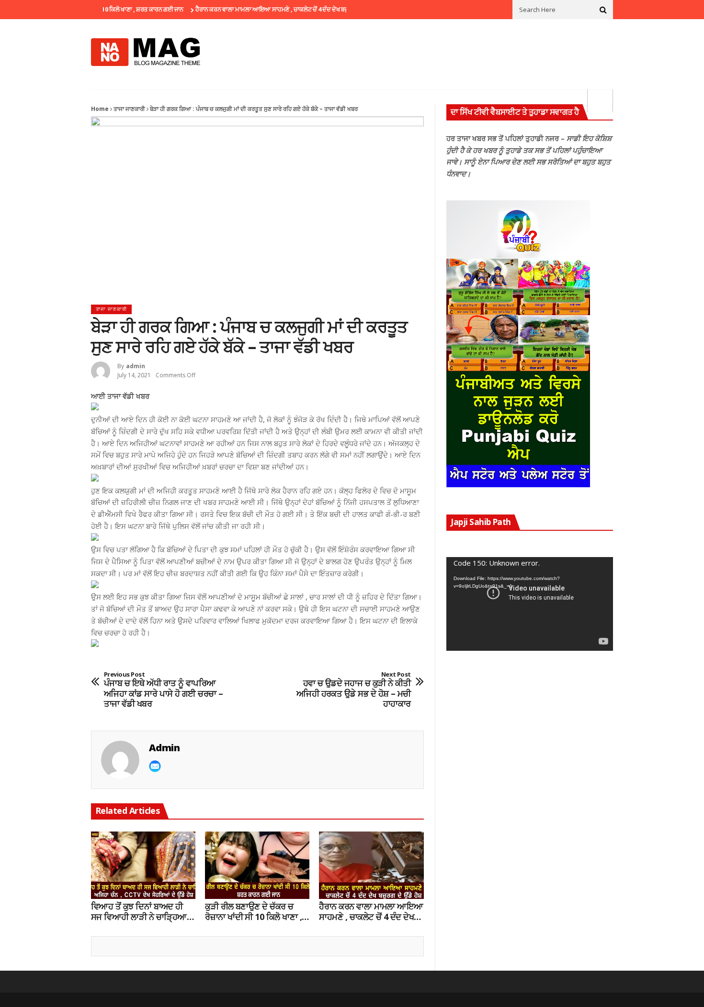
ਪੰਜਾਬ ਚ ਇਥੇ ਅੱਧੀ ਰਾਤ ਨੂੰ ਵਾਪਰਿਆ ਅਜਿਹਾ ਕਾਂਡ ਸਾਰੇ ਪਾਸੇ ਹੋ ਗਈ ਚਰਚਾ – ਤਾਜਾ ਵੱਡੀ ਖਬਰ (163, 690)
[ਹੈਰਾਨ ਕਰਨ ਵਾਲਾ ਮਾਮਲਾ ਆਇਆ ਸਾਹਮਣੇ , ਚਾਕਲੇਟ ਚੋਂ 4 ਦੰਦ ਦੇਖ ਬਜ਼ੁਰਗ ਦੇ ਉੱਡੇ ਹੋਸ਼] (371, 865)
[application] (529, 604)
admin (135, 366)
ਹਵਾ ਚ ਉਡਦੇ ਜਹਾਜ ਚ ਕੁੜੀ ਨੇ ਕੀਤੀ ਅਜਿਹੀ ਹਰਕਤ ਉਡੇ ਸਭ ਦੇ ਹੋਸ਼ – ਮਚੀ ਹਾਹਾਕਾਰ (353, 690)
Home (100, 109)
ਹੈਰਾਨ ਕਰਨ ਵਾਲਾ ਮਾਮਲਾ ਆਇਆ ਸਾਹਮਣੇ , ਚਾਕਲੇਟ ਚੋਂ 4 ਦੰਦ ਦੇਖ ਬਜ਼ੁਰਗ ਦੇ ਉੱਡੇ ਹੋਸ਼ (267, 9)
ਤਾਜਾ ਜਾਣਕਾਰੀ (129, 109)
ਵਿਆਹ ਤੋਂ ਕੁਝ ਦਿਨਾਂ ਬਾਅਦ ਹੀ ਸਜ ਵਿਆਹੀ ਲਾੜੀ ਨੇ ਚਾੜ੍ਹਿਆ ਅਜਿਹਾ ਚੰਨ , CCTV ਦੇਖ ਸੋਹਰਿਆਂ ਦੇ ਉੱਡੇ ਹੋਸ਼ (139, 911)
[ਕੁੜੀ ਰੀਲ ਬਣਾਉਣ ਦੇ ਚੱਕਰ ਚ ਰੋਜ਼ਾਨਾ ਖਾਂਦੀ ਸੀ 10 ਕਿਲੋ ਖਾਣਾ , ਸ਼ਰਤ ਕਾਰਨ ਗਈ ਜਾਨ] (257, 865)
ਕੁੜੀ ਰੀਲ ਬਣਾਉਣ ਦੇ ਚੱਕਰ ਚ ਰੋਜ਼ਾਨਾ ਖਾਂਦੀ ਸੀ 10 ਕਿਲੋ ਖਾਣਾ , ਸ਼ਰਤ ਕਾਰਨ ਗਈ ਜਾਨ (253, 911)
